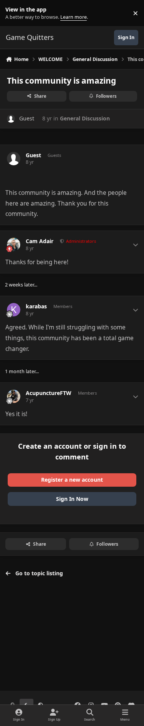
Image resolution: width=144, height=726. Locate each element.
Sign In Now (72, 498)
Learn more (15, 13)
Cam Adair (39, 241)
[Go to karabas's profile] (13, 309)
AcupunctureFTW (48, 393)
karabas (36, 306)
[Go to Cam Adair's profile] (13, 244)
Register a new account (72, 479)
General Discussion (85, 118)
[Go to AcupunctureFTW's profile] (13, 396)
